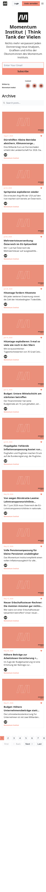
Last (39, 744)
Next (27, 744)
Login (16, 3)
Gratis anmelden (31, 3)
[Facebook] (41, 86)
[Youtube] (34, 86)
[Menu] (42, 3)
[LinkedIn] (28, 86)
